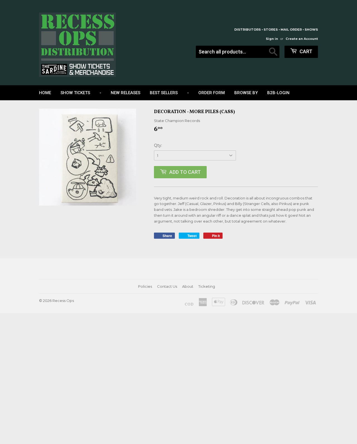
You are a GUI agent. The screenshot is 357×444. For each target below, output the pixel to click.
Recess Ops (63, 300)
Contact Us (167, 286)
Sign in (272, 39)
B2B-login (278, 92)
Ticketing (206, 286)
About (187, 286)
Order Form (211, 92)
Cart (305, 51)
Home (45, 92)
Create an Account (302, 39)
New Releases (125, 92)
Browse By (246, 92)
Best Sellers (164, 92)
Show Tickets (75, 92)
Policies (145, 286)
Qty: (158, 145)
